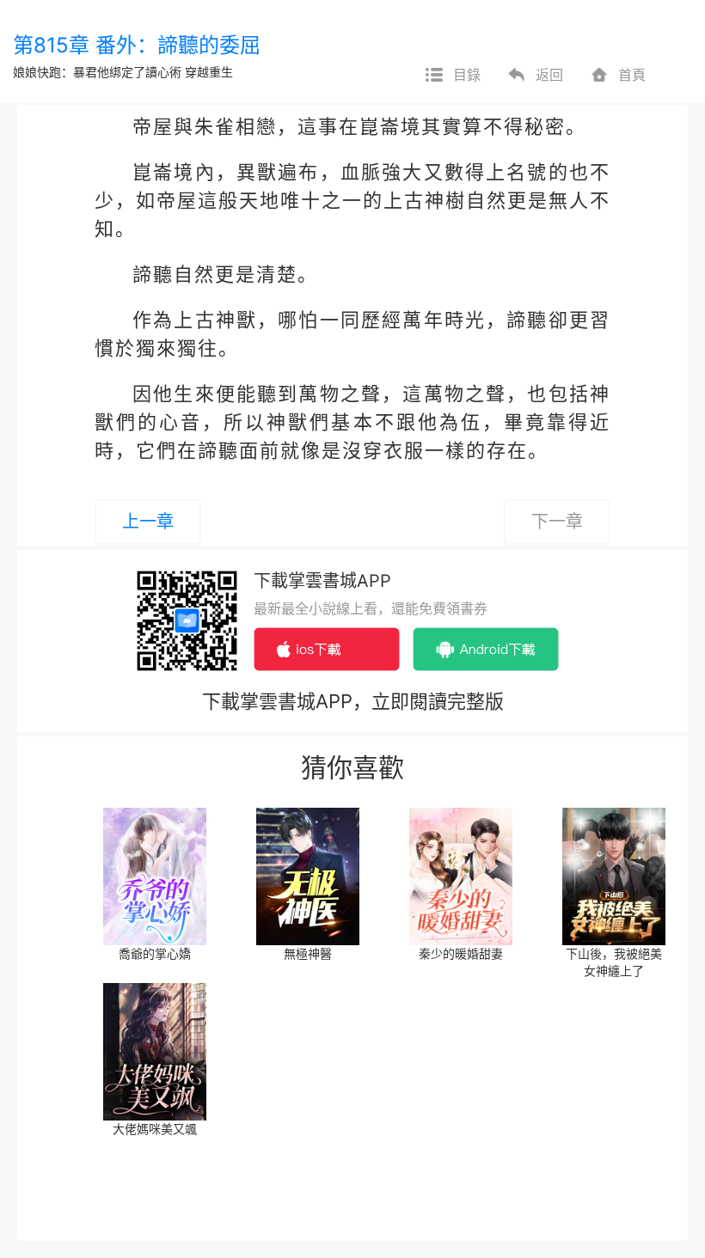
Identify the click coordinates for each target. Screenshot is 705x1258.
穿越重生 (209, 71)
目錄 (467, 74)
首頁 (632, 74)
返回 (549, 74)
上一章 (148, 521)
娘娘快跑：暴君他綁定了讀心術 (97, 71)
